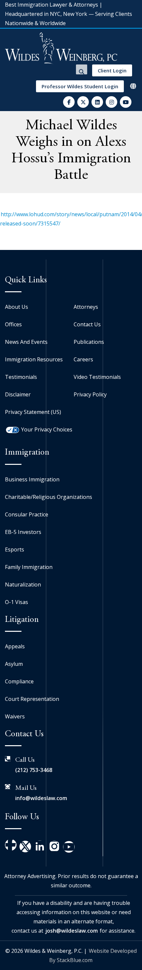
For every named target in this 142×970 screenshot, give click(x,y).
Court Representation (32, 699)
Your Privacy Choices (46, 429)
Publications (89, 341)
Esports (14, 549)
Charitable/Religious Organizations (48, 497)
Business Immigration (32, 479)
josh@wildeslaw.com (71, 930)
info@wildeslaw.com (41, 798)
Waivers (15, 716)
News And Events (26, 341)
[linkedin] (97, 102)
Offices (13, 324)
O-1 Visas (16, 602)
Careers (83, 359)
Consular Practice (26, 514)
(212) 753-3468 (33, 770)
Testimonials (21, 377)
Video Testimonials (97, 377)
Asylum (14, 663)
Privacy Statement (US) (33, 412)
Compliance (19, 681)
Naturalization (23, 584)
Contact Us (87, 324)
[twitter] (83, 102)
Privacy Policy (90, 394)
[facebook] (69, 102)
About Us (16, 306)
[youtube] (125, 102)
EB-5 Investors (23, 532)
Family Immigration (29, 567)
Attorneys (86, 306)
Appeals (15, 646)
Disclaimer (18, 394)
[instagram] (111, 102)
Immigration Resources (34, 359)
